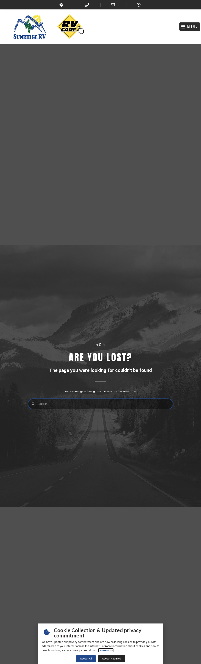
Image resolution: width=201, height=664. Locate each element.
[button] (189, 26)
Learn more (106, 650)
